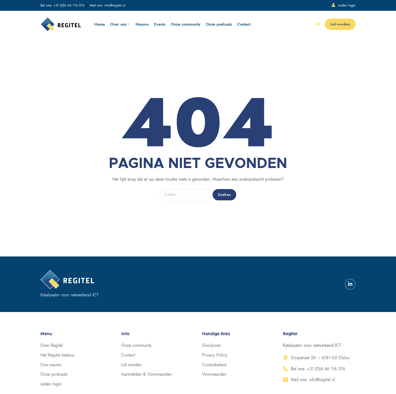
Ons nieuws (50, 365)
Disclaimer (211, 345)
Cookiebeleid (214, 365)
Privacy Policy (214, 355)
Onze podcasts (53, 374)
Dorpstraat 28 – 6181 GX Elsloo (320, 358)
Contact (128, 355)
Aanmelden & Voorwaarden (146, 374)
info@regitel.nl (115, 5)
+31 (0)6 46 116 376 (68, 5)
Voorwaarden (214, 374)
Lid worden (131, 365)
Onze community (136, 345)
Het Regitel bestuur (57, 355)
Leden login (347, 5)
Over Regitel (51, 345)
